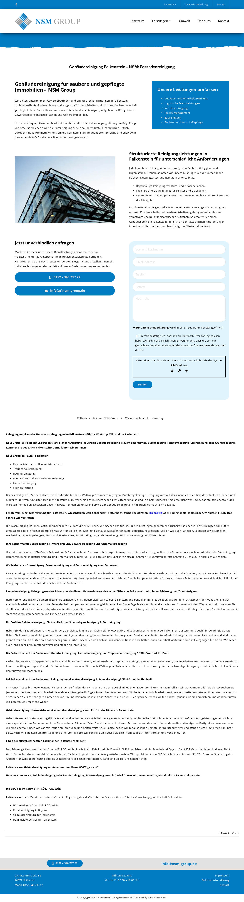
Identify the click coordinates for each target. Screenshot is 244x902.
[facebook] (16, 4)
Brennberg (156, 513)
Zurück (225, 833)
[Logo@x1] (48, 12)
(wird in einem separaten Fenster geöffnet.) (179, 327)
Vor (234, 833)
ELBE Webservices (157, 897)
